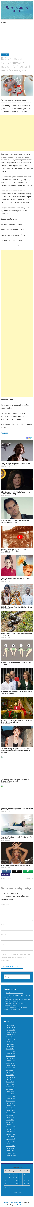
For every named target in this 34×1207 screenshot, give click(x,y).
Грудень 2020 (10, 1125)
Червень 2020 (10, 1139)
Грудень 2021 (10, 1096)
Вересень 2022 (10, 1080)
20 (24, 1181)
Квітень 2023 (10, 1070)
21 (28, 1181)
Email (3, 935)
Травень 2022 (10, 1087)
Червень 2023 (10, 1065)
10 (13, 1177)
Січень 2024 (10, 1049)
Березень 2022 (10, 1091)
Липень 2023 (10, 1063)
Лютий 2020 (10, 1148)
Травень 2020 (10, 1141)
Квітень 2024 (10, 1042)
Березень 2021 (10, 1117)
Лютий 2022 (10, 1094)
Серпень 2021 (10, 1106)
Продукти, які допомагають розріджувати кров (14, 1004)
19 (20, 1181)
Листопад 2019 (11, 1155)
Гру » (20, 1192)
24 (13, 1184)
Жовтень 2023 (10, 1056)
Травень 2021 (10, 1113)
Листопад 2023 (11, 1053)
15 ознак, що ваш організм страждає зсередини (17, 996)
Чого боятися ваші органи (14, 993)
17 (13, 1181)
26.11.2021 (5, 54)
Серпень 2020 (10, 1134)
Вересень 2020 (10, 1132)
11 (17, 1177)
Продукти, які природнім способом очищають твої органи (17, 1000)
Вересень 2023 (10, 1058)
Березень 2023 (10, 1072)
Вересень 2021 (10, 1103)
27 (24, 1184)
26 (20, 1184)
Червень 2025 (10, 1027)
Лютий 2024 (10, 1046)
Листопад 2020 (11, 1127)
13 (24, 1177)
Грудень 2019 (10, 1153)
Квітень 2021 (10, 1115)
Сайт (2, 944)
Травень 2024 (10, 1039)
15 (6, 1181)
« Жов (14, 1192)
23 (9, 1184)
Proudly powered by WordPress (14, 1202)
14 (28, 1177)
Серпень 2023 (10, 1061)
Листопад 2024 (11, 1032)
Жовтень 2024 (10, 1035)
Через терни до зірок (17, 9)
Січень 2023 (10, 1075)
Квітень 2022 (10, 1089)
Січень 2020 (10, 1151)
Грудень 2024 (10, 1030)
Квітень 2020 (10, 1143)
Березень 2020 (10, 1146)
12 (20, 1177)
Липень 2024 (10, 1037)
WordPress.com (22, 1205)
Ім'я (3, 925)
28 (28, 1184)
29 (6, 1187)
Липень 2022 (10, 1082)
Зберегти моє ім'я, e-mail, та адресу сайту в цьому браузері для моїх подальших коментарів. (17, 957)
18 (17, 1181)
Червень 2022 (10, 1084)
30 (9, 1187)
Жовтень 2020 (10, 1129)
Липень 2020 (10, 1136)
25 (17, 1184)
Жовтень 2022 (10, 1077)
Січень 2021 (10, 1122)
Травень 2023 (10, 1068)
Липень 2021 (10, 1108)
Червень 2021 (10, 1110)
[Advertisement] (17, 40)
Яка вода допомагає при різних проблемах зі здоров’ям (15, 1008)
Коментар (5, 904)
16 (9, 1181)
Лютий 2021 (10, 1120)
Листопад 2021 (11, 1098)
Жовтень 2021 (10, 1101)
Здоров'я (6, 874)
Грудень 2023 (10, 1051)
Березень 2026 (10, 1025)
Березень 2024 (10, 1044)
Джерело (4, 433)
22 (6, 1184)
